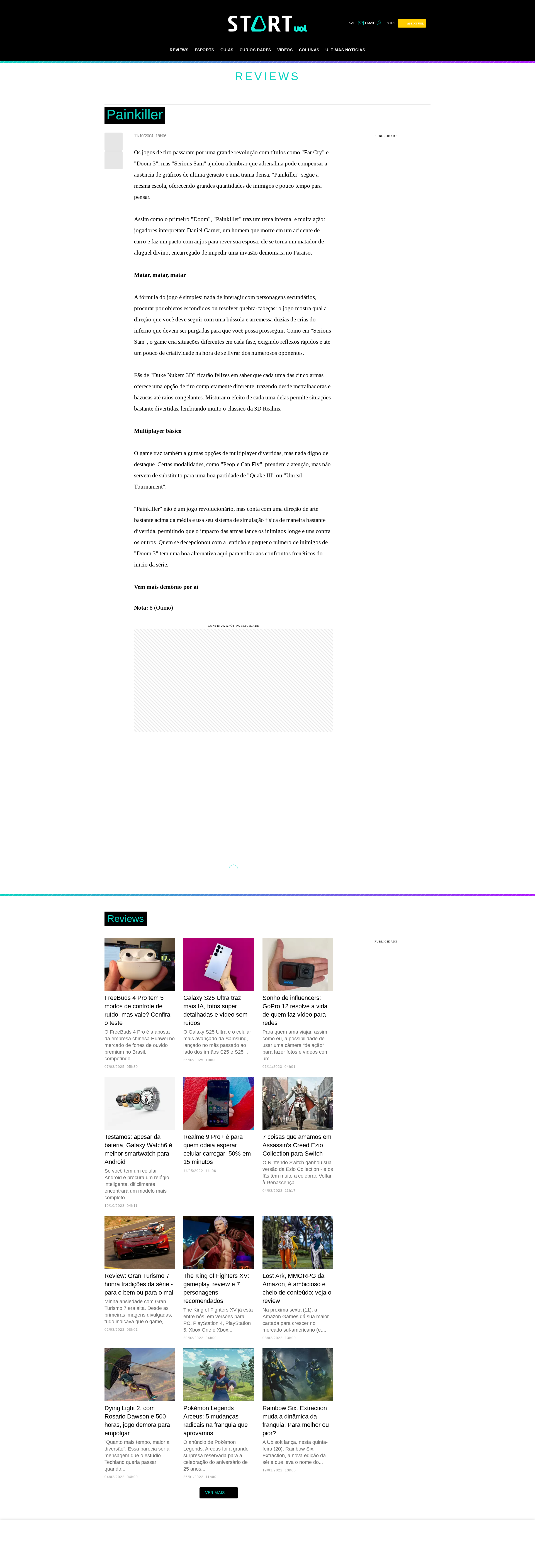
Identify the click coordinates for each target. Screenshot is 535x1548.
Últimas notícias (345, 50)
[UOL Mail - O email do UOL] (366, 23)
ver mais (215, 1492)
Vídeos (285, 50)
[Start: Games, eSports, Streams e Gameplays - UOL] (261, 23)
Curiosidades (255, 50)
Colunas (309, 50)
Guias (227, 50)
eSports (204, 50)
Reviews (179, 50)
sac (352, 23)
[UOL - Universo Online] (300, 28)
